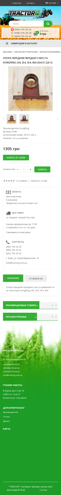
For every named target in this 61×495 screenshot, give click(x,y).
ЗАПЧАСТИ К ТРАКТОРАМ (25, 52)
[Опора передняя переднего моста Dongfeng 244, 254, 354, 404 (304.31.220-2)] (30, 88)
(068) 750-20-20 (23, 32)
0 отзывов (22, 180)
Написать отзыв (39, 180)
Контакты (30, 3)
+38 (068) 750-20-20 (11, 364)
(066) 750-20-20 (23, 29)
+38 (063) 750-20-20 (11, 371)
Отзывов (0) (35, 278)
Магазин (7, 52)
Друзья (6, 421)
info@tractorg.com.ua (16, 262)
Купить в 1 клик (16, 157)
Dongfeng (24, 128)
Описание (13, 278)
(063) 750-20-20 (23, 36)
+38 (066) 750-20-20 (11, 368)
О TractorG (17, 3)
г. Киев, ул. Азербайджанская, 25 (22, 258)
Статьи (6, 416)
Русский (52, 3)
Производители (10, 412)
